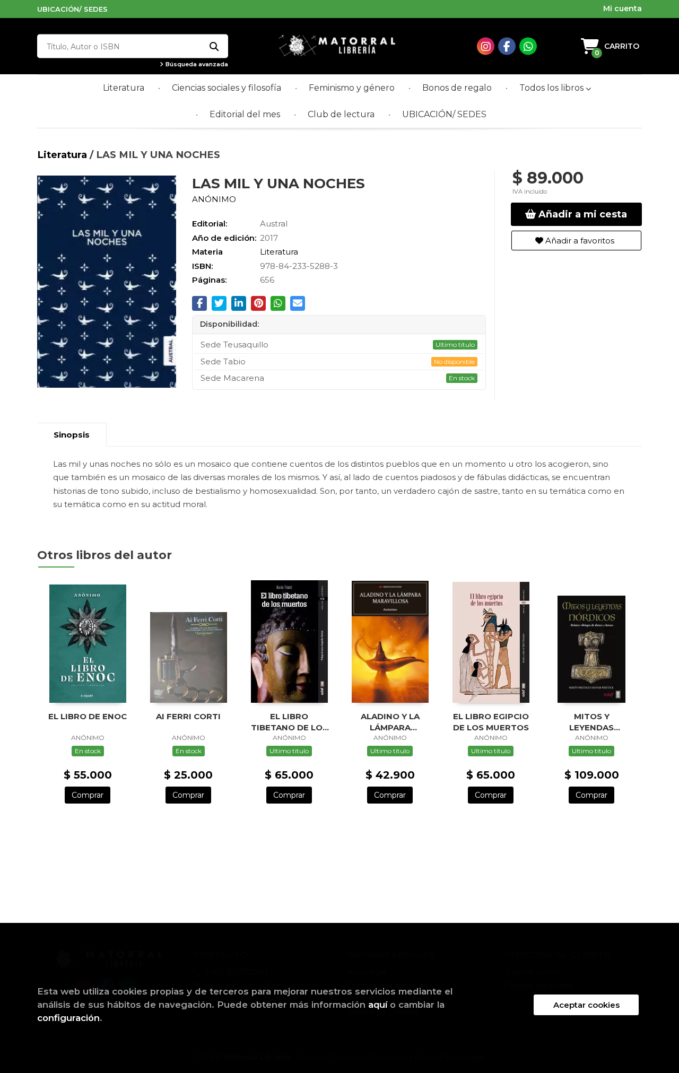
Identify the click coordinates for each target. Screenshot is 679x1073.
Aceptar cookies (586, 1005)
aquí (377, 1004)
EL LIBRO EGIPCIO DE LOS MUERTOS (491, 721)
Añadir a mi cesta (581, 214)
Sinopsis (72, 435)
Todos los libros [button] (552, 88)
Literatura (63, 155)
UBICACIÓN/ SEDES (72, 9)
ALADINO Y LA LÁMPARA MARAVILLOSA (390, 721)
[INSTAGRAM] (485, 46)
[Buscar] (213, 46)
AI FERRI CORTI (188, 716)
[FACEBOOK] (507, 46)
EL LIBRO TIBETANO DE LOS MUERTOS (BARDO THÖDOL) (289, 721)
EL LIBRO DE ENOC (87, 716)
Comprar (87, 795)
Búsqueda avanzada (196, 64)
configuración (68, 1018)
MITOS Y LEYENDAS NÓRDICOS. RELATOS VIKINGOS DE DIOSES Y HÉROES (591, 721)
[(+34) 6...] (528, 46)
